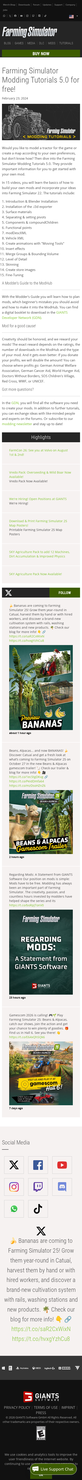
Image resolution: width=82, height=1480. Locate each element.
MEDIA (31, 43)
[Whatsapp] (4, 16)
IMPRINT (68, 1407)
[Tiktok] (45, 16)
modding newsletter (17, 424)
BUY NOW (41, 53)
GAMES (19, 43)
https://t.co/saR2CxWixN (26, 636)
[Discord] (39, 16)
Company (70, 4)
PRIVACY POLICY (17, 1407)
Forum (36, 4)
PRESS (41, 1412)
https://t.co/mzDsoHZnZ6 (27, 785)
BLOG (7, 43)
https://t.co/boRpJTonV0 (26, 905)
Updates (47, 4)
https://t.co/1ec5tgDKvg (26, 777)
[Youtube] (21, 16)
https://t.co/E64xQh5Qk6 (27, 1037)
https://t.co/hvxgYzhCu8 (26, 640)
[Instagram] (27, 16)
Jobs (5, 10)
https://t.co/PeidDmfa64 (26, 781)
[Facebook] (15, 16)
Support (58, 4)
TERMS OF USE (46, 1407)
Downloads (24, 4)
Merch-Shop (9, 4)
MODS (51, 43)
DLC (41, 43)
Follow (65, 593)
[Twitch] (33, 16)
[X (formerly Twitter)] (10, 16)
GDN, (15, 403)
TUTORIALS (66, 43)
